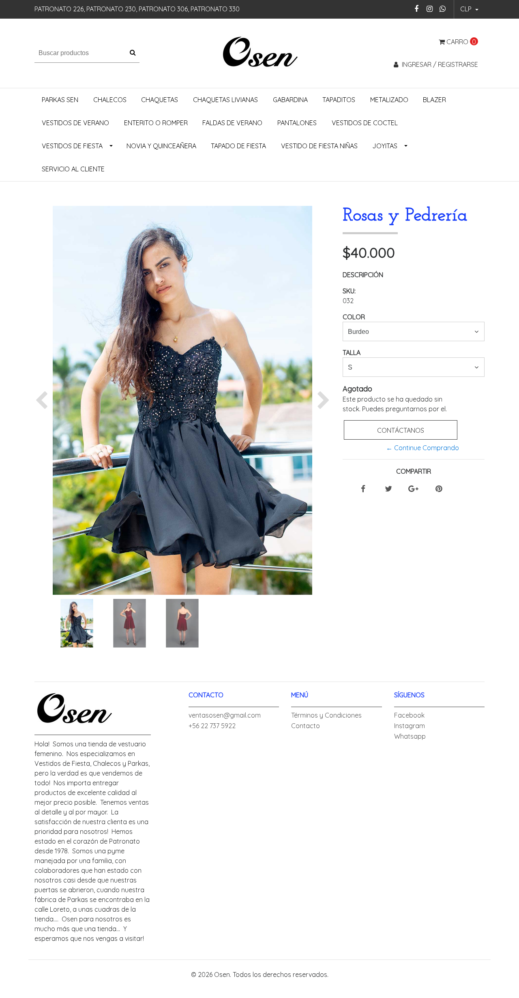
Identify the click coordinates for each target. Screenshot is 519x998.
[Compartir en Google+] (413, 489)
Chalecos (110, 100)
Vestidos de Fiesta (72, 146)
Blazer (434, 100)
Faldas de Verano (232, 123)
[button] (469, 9)
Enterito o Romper (156, 123)
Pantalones (297, 123)
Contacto (305, 726)
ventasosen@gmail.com (225, 715)
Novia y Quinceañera (161, 146)
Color (354, 317)
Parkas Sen (60, 100)
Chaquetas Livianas (225, 100)
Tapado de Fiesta (238, 146)
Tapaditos (338, 100)
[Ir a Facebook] (416, 8)
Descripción (363, 275)
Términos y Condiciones (326, 715)
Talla (351, 352)
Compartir (413, 471)
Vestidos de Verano (75, 123)
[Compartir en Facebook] (363, 489)
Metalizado (389, 100)
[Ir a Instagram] (429, 8)
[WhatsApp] (442, 8)
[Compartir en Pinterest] (438, 489)
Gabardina (290, 100)
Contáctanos (400, 430)
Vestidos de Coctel (365, 123)
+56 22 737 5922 (212, 726)
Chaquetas (159, 100)
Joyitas (384, 146)
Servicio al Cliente (73, 169)
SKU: (349, 291)
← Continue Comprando (422, 448)
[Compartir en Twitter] (388, 489)
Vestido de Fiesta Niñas (319, 146)
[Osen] (259, 52)
